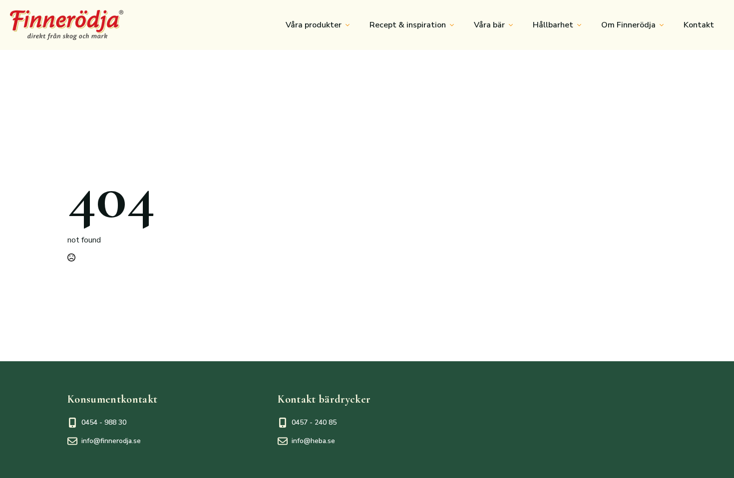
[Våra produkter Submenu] (351, 25)
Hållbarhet (553, 24)
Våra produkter (314, 24)
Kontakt (699, 24)
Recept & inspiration (407, 24)
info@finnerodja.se (111, 441)
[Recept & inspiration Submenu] (455, 25)
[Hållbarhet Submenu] (582, 25)
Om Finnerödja (628, 24)
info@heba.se (313, 441)
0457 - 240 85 (314, 422)
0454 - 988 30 (103, 422)
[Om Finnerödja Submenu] (665, 25)
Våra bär (489, 24)
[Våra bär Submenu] (514, 25)
